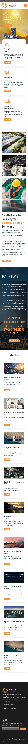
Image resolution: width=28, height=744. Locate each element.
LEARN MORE (6, 261)
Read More (7, 390)
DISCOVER (8, 62)
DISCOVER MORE (14, 340)
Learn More (7, 25)
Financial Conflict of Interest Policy (10, 739)
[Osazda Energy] (8, 5)
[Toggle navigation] (25, 5)
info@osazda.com (8, 704)
